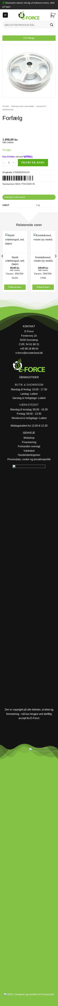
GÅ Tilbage (29, 38)
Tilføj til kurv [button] (15, 287)
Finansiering (29, 442)
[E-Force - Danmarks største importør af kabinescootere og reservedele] (29, 15)
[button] (5, 15)
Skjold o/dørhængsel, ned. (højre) (15, 260)
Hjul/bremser (8, 109)
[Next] (55, 262)
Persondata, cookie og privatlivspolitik (29, 459)
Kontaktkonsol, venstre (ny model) (43, 259)
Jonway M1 (41, 106)
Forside (5, 106)
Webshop (29, 437)
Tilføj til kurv (33, 162)
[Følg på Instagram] (11, 751)
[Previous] (3, 262)
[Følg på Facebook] (3, 751)
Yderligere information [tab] (14, 197)
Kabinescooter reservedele (22, 106)
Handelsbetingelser (29, 455)
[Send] (51, 25)
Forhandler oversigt (29, 446)
